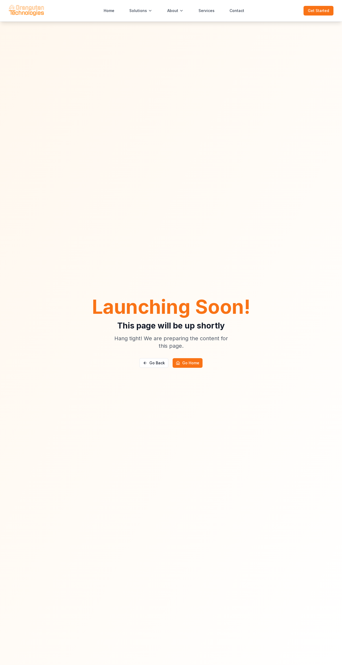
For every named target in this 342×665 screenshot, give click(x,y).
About (172, 10)
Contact (237, 10)
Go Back (157, 363)
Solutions (138, 10)
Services (207, 10)
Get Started (318, 10)
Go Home (190, 363)
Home (109, 10)
